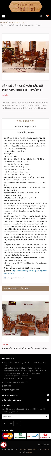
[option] (25, 322)
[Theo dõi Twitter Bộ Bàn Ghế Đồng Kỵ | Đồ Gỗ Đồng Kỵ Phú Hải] (11, 423)
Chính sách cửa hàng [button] (11, 400)
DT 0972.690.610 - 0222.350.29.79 (15, 382)
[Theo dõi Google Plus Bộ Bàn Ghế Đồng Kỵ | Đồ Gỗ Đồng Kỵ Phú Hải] (17, 423)
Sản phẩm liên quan (18, 288)
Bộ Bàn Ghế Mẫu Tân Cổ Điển (18, 138)
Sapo (30, 452)
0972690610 (8, 386)
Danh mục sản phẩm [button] (11, 395)
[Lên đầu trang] (44, 444)
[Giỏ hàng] (47, 16)
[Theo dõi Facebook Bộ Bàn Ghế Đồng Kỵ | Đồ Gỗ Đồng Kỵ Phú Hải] (4, 423)
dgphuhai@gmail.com (11, 390)
